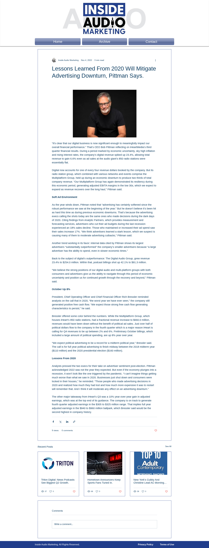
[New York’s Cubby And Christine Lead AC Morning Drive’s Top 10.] (150, 463)
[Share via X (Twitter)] (60, 421)
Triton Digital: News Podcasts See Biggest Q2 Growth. (58, 481)
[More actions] (155, 60)
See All (168, 446)
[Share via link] (74, 421)
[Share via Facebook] (53, 421)
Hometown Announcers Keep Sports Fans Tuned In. (104, 481)
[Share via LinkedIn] (67, 421)
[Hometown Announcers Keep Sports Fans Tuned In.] (104, 463)
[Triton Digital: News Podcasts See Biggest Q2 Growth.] (58, 463)
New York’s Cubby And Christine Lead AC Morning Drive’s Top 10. (149, 481)
